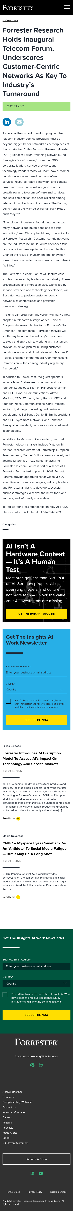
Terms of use (13, 1192)
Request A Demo (36, 1159)
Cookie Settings (58, 1192)
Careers (7, 1117)
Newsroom (9, 1097)
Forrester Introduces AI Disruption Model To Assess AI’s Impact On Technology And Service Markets (32, 758)
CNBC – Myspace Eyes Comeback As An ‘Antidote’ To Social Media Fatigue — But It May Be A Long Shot (35, 848)
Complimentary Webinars (17, 1102)
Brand (6, 1138)
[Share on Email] (19, 122)
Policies (7, 1123)
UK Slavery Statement (15, 1143)
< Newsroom (10, 20)
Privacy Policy (35, 1192)
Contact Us (9, 1107)
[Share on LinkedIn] (7, 122)
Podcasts (8, 1128)
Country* (10, 684)
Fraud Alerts (10, 1133)
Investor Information (14, 1112)
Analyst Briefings (12, 1092)
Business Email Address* (19, 666)
